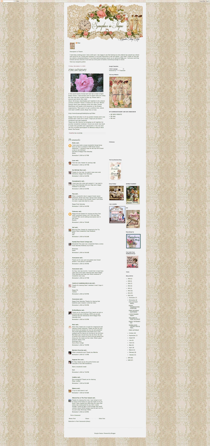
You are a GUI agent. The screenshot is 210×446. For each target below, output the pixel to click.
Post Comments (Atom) (83, 421)
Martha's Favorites (77, 350)
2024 (129, 279)
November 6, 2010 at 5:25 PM (80, 294)
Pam (73, 194)
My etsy (113, 118)
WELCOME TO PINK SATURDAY (134, 318)
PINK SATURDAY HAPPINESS (134, 311)
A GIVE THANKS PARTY (133, 315)
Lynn (73, 161)
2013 (129, 288)
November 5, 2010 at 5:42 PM (80, 176)
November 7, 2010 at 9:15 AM (80, 393)
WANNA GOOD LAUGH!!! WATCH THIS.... (134, 326)
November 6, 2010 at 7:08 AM (80, 222)
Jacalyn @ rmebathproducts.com (82, 283)
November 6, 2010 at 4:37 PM (80, 278)
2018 (129, 281)
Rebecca (74, 388)
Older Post (102, 419)
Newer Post (72, 419)
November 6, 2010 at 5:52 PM (80, 305)
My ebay (113, 116)
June (130, 343)
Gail (73, 227)
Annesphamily (76, 181)
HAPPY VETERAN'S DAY (134, 322)
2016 (129, 283)
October (131, 333)
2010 (129, 295)
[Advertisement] (117, 130)
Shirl (73, 325)
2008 (129, 360)
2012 (129, 291)
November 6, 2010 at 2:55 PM (80, 264)
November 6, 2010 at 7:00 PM (80, 345)
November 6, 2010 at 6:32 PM (80, 319)
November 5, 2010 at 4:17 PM (80, 155)
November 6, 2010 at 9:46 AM (80, 253)
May (130, 345)
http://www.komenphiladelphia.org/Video (81, 113)
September (132, 335)
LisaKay (74, 377)
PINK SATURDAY (134, 330)
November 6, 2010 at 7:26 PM (80, 372)
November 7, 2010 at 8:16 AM (80, 383)
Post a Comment (75, 415)
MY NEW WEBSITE (116, 114)
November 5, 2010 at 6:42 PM (80, 206)
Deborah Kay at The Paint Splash (82, 398)
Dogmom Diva (76, 360)
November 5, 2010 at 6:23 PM (80, 189)
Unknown (75, 211)
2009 (129, 358)
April (131, 348)
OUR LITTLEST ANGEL (133, 302)
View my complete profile (78, 62)
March (131, 350)
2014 (129, 286)
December (132, 298)
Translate (122, 71)
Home (87, 419)
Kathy (74, 143)
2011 (129, 293)
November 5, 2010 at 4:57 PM (80, 165)
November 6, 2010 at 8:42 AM (80, 237)
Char (78, 43)
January (131, 355)
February (132, 352)
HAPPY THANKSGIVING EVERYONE (134, 307)
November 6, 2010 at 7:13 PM (80, 355)
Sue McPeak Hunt (77, 170)
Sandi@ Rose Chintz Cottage (80, 242)
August (131, 338)
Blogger (113, 433)
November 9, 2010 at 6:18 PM (80, 412)
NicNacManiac (76, 310)
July (130, 340)
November (132, 300)
